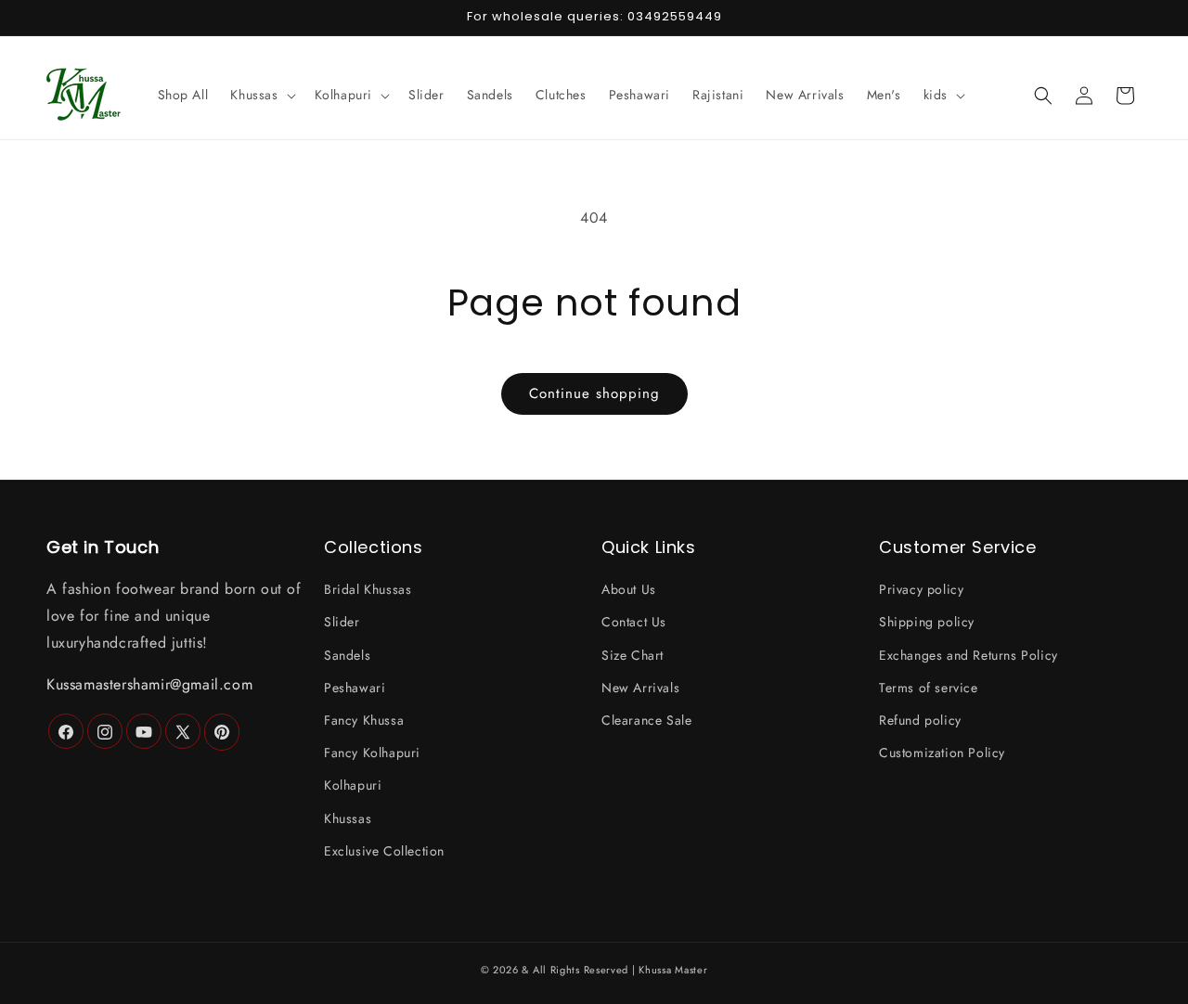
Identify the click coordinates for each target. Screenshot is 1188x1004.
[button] (261, 94)
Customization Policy (942, 753)
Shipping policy (927, 622)
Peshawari (354, 687)
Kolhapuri (352, 786)
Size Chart (632, 655)
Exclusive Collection (384, 851)
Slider (342, 622)
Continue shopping (594, 393)
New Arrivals (640, 687)
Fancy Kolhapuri (372, 753)
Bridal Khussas (367, 590)
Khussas (347, 818)
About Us (628, 590)
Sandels (347, 655)
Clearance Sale (646, 720)
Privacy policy (921, 590)
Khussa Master (673, 969)
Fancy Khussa (364, 720)
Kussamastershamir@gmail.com (149, 684)
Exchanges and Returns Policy (968, 655)
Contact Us (633, 622)
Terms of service (928, 687)
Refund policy (920, 720)
